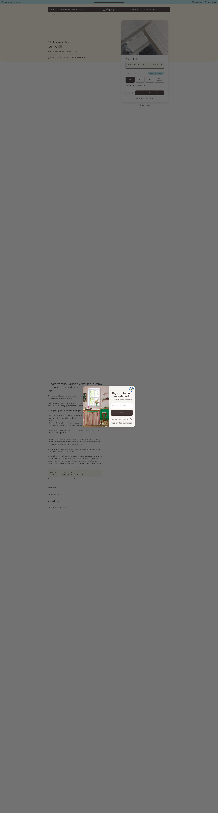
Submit (121, 413)
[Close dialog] (131, 389)
